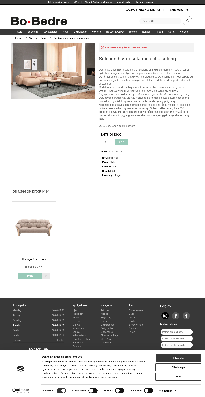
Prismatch (78, 346)
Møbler (104, 313)
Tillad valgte (178, 367)
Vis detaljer (165, 390)
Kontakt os (78, 328)
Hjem (75, 310)
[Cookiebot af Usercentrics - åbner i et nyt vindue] (21, 390)
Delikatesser (107, 324)
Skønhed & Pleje (109, 335)
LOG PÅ (130, 9)
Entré (131, 313)
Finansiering (79, 342)
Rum (131, 305)
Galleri (104, 321)
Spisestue (134, 328)
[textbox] (160, 21)
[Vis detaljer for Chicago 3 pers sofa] (34, 228)
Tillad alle (178, 358)
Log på (76, 331)
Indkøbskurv (79, 335)
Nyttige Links (80, 305)
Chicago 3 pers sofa (34, 259)
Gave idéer (106, 342)
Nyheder (77, 321)
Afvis (178, 376)
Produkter (78, 313)
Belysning (106, 317)
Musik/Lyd (106, 339)
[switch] (93, 390)
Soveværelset (136, 324)
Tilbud (76, 317)
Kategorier (107, 305)
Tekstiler (105, 310)
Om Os (76, 324)
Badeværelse (136, 310)
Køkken (133, 321)
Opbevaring (107, 331)
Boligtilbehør (107, 328)
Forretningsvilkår (81, 339)
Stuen (132, 331)
